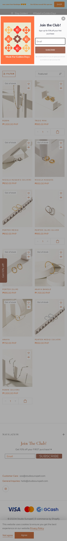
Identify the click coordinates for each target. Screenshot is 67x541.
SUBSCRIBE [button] (50, 50)
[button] (63, 18)
